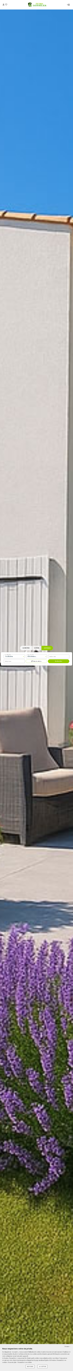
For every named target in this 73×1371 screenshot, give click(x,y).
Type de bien (30, 654)
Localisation (8, 654)
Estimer (47, 648)
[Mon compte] (3, 4)
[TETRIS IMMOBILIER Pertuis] (37, 5)
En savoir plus (12, 1362)
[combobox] (14, 656)
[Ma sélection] (6, 4)
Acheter (25, 648)
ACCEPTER (42, 1366)
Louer (36, 648)
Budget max (8, 661)
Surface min (52, 656)
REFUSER (30, 1366)
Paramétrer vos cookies (25, 1362)
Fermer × (67, 1346)
